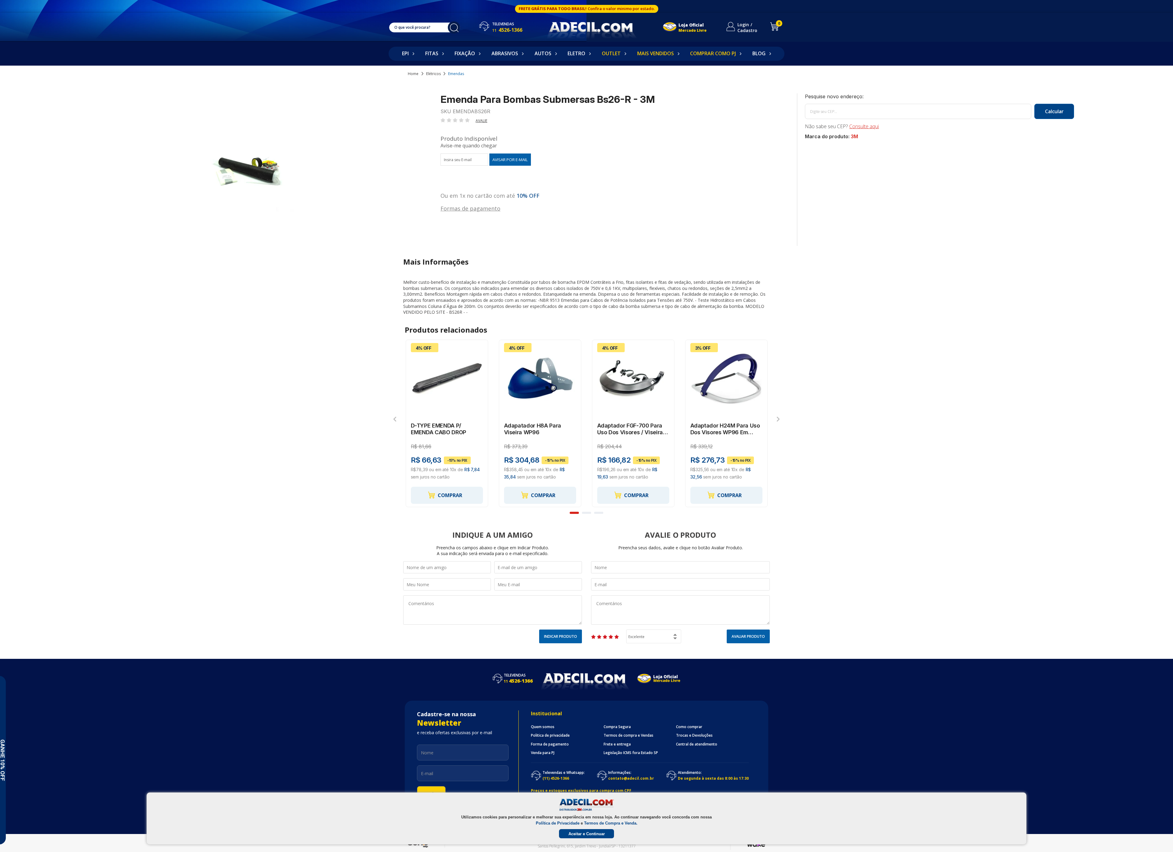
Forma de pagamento (550, 744)
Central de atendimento (696, 744)
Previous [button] (395, 419)
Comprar (450, 495)
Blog (759, 53)
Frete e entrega (617, 744)
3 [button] (598, 513)
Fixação (465, 53)
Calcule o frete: (939, 96)
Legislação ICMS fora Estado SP (631, 752)
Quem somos (542, 726)
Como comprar (689, 726)
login (743, 24)
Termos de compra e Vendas (628, 735)
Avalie (481, 120)
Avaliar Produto (748, 636)
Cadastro (747, 30)
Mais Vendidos (655, 53)
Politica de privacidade (550, 735)
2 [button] (586, 513)
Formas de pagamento (470, 208)
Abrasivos (504, 53)
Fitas (431, 53)
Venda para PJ (542, 752)
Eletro (576, 53)
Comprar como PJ (713, 53)
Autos (543, 53)
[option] (446, 423)
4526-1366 (507, 30)
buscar (454, 27)
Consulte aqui (864, 126)
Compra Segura (617, 726)
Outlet (611, 53)
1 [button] (574, 513)
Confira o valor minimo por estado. (621, 8)
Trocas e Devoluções (694, 735)
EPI (405, 53)
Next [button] (778, 419)
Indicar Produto (560, 636)
